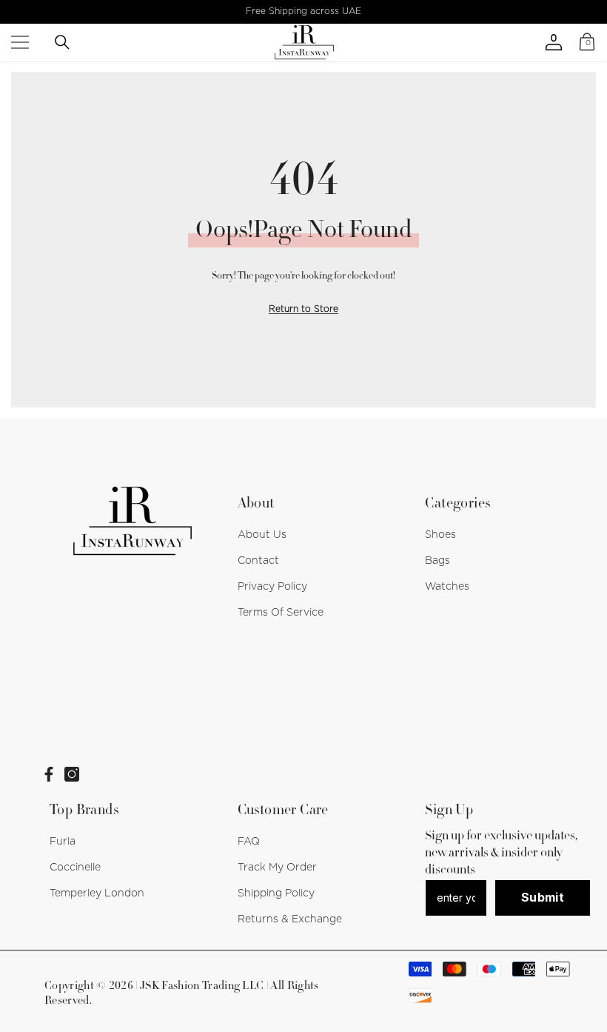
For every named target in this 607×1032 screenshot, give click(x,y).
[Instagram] (72, 774)
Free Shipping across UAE (303, 11)
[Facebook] (49, 774)
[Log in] (554, 42)
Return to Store (303, 308)
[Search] (62, 42)
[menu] (20, 42)
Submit (542, 897)
